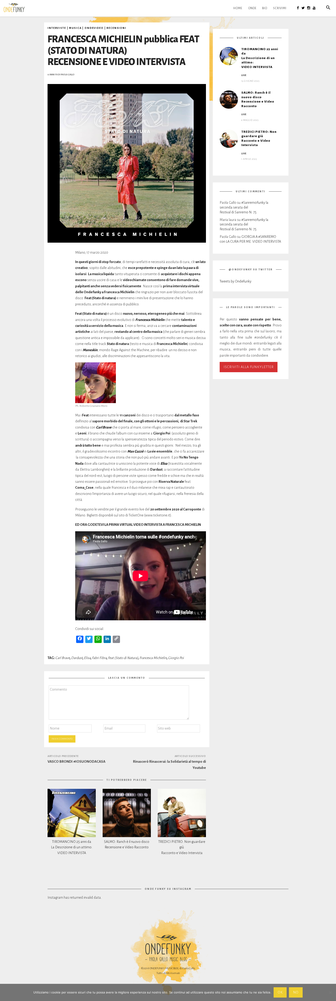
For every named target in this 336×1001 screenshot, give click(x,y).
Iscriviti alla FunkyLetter (249, 367)
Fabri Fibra (99, 658)
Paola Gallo (68, 74)
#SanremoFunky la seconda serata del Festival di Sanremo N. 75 (244, 207)
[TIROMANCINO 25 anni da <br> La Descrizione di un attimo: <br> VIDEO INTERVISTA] (72, 813)
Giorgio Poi (176, 658)
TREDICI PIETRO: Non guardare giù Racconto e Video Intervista (181, 847)
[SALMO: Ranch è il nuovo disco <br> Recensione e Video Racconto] (127, 813)
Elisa (87, 658)
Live (243, 75)
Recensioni (116, 28)
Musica (75, 28)
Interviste (57, 28)
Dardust (77, 658)
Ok (280, 992)
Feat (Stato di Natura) (123, 658)
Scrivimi (279, 8)
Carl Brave (62, 658)
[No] (330, 992)
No (296, 992)
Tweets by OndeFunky (235, 281)
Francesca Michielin (153, 658)
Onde (252, 8)
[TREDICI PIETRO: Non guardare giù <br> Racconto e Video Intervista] (182, 813)
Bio (264, 8)
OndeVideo (94, 28)
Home (237, 8)
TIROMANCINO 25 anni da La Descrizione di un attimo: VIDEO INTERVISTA (71, 847)
